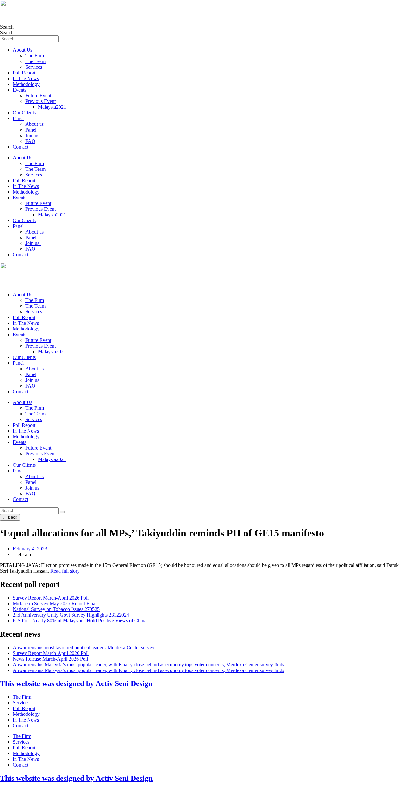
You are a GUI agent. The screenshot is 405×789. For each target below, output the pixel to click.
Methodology (26, 84)
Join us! (33, 135)
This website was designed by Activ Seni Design (76, 683)
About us (34, 124)
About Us (22, 50)
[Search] (62, 512)
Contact (20, 147)
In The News (26, 78)
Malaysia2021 (52, 107)
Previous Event (40, 101)
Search (7, 26)
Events (19, 90)
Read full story (65, 571)
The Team (35, 61)
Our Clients (24, 112)
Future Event (38, 95)
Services (33, 67)
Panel (18, 118)
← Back (10, 517)
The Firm (34, 55)
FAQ (30, 141)
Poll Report (24, 72)
